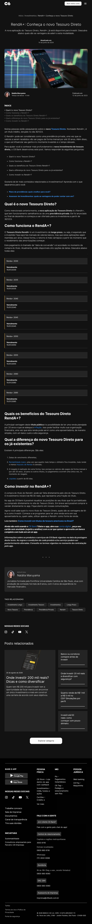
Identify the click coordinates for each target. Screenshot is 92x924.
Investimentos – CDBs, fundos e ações (43, 791)
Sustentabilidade (12, 838)
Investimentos (30, 16)
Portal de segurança (12, 916)
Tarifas (7, 906)
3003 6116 (41, 843)
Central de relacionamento (49, 834)
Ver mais (40, 804)
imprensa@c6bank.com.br (48, 898)
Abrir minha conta (73, 3)
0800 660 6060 (43, 873)
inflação (38, 427)
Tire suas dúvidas (13, 823)
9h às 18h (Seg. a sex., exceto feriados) (53, 870)
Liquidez (12, 478)
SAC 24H (41, 880)
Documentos (11, 816)
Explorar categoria (46, 741)
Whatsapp (41, 855)
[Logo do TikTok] (13, 633)
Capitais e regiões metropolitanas (51, 839)
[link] (29, 690)
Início (21, 16)
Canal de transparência (16, 819)
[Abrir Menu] (85, 3)
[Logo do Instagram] (6, 633)
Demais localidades (45, 847)
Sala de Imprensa (13, 812)
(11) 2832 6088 (43, 858)
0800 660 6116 (43, 850)
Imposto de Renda (24, 464)
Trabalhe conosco (13, 808)
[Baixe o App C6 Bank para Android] (16, 775)
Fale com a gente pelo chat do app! (52, 827)
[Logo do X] (26, 633)
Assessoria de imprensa (48, 893)
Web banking (78, 779)
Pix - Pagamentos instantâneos (60, 779)
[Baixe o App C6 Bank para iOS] (16, 782)
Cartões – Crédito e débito (41, 800)
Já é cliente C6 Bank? (47, 822)
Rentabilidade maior (17, 462)
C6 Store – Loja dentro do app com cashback (43, 782)
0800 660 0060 (43, 886)
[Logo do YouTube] (20, 633)
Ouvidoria (42, 865)
